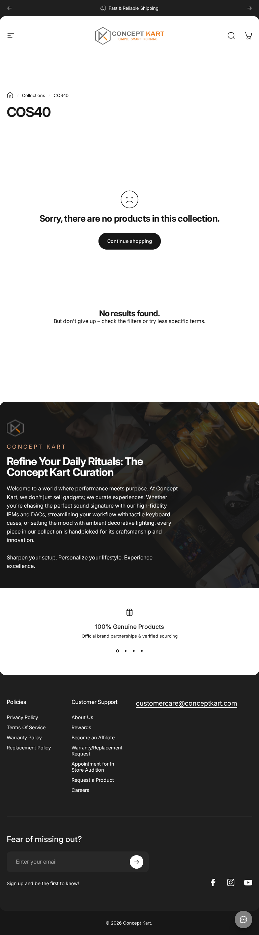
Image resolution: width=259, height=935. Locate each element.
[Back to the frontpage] (10, 95)
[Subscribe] (136, 862)
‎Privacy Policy (22, 717)
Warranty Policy (24, 737)
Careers (80, 790)
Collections (33, 95)
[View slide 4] (142, 651)
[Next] (249, 8)
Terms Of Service (26, 727)
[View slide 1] (117, 651)
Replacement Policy (29, 747)
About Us (82, 717)
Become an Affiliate (93, 737)
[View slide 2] (125, 651)
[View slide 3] (134, 651)
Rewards (81, 727)
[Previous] (9, 8)
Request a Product (92, 780)
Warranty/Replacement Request (96, 750)
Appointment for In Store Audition (92, 767)
